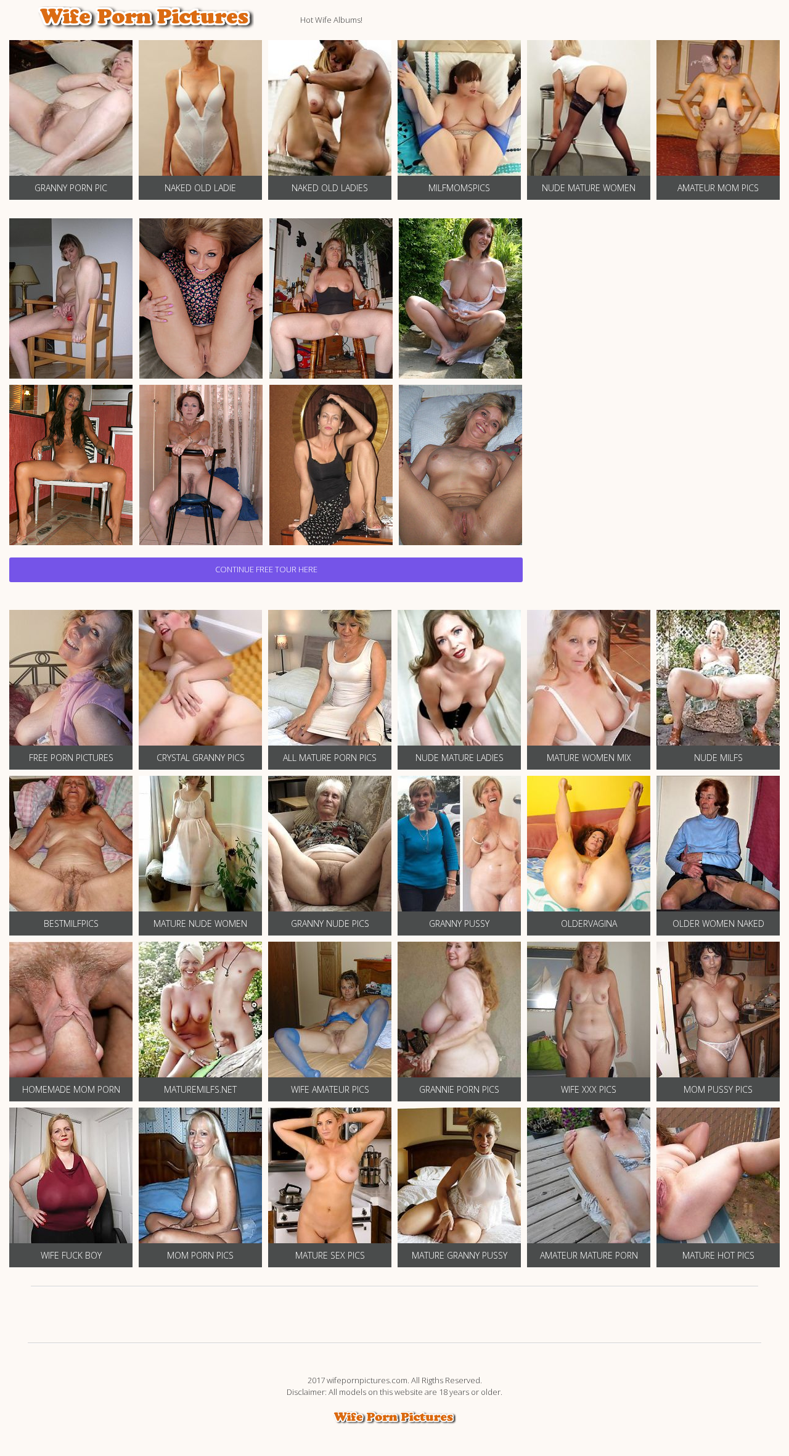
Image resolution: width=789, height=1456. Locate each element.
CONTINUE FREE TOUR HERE (266, 569)
